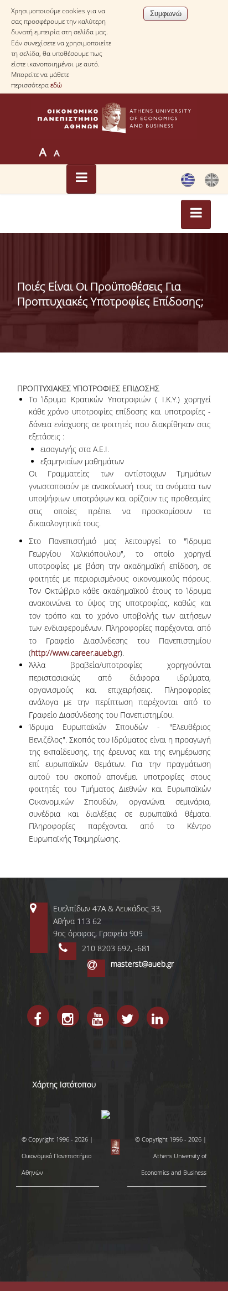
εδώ (56, 85)
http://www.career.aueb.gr (75, 652)
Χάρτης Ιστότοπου (64, 1084)
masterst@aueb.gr (142, 963)
